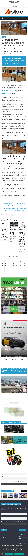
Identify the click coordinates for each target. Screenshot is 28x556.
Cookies (2, 537)
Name (2, 471)
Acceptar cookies (9, 554)
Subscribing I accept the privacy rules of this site (12, 481)
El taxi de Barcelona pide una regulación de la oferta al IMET (13, 231)
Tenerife (7, 93)
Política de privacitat (19, 554)
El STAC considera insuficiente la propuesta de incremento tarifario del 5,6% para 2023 (13, 210)
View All (23, 490)
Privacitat (3, 535)
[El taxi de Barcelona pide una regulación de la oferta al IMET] (14, 223)
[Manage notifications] (2, 554)
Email (2, 476)
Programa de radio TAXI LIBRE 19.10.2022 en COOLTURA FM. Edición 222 (13, 204)
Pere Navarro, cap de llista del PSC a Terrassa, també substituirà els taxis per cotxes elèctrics (5, 230)
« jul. (2, 273)
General (3, 37)
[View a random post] (25, 18)
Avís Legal (3, 533)
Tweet (8, 218)
